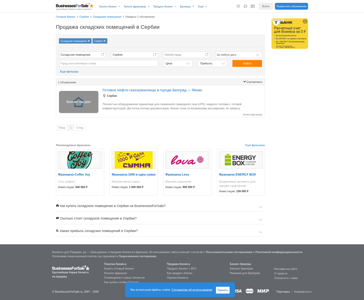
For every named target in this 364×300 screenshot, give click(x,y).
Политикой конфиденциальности (278, 252)
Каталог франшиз (115, 273)
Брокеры (185, 6)
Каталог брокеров (241, 268)
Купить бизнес (108, 6)
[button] (238, 6)
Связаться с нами (285, 278)
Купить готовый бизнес (119, 268)
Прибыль (206, 63)
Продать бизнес (163, 6)
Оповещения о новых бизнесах (124, 277)
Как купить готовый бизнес (121, 282)
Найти (247, 63)
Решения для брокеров (245, 273)
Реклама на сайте (285, 268)
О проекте (280, 273)
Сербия (117, 54)
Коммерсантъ (303, 291)
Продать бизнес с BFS (181, 268)
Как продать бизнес (180, 273)
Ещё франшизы (255, 145)
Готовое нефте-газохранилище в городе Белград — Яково (152, 90)
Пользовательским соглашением (229, 252)
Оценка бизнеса (177, 277)
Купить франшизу (135, 6)
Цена (169, 63)
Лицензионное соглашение (137, 256)
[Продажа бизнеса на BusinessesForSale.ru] (71, 267)
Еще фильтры (69, 71)
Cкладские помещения (75, 54)
